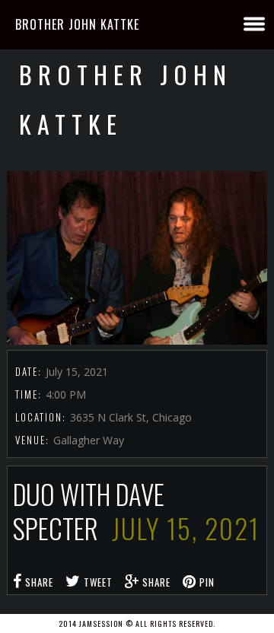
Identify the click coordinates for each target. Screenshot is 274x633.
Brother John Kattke (77, 24)
